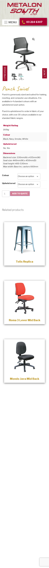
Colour (5, 175)
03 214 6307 (34, 22)
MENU (12, 22)
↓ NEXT (44, 73)
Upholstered (8, 183)
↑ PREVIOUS (5, 73)
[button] (33, 39)
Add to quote (20, 193)
